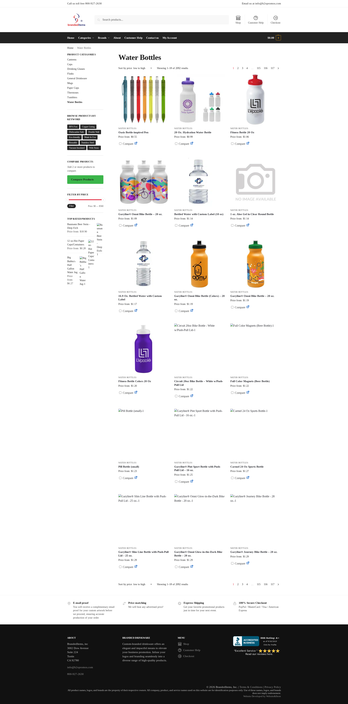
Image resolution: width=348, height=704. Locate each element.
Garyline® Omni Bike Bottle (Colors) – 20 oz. (199, 297)
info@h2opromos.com (80, 667)
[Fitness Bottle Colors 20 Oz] (143, 349)
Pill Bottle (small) (128, 466)
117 (272, 68)
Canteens (71, 59)
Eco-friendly (74, 137)
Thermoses (72, 92)
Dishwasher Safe (76, 132)
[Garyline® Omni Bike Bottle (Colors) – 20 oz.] (199, 263)
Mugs (70, 83)
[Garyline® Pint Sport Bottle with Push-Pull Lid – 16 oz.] (199, 434)
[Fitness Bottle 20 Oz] (255, 99)
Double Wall (93, 132)
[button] (274, 37)
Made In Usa (90, 137)
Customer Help (256, 22)
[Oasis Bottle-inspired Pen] (143, 99)
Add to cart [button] (199, 150)
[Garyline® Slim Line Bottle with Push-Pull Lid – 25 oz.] (143, 519)
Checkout (275, 22)
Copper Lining (88, 126)
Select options (143, 152)
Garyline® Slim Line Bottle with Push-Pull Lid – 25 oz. (143, 553)
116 (265, 68)
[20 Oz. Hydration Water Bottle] (199, 99)
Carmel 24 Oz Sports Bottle (247, 466)
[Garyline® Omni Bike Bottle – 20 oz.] (143, 181)
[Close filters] (104, 55)
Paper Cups (73, 88)
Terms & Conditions (251, 687)
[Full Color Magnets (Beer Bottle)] (255, 349)
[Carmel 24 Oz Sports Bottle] (255, 434)
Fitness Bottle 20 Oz (242, 132)
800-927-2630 (75, 674)
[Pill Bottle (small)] (143, 434)
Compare (127, 143)
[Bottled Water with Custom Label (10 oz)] (199, 181)
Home (70, 48)
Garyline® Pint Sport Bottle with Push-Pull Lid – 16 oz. (197, 468)
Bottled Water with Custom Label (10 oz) (198, 214)
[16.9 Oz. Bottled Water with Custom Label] (143, 263)
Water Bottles (127, 128)
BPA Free (73, 126)
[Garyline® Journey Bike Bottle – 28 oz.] (255, 519)
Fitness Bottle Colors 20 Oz (134, 381)
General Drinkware (77, 78)
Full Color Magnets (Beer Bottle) (250, 381)
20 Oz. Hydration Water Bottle (192, 132)
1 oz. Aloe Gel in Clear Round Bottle (252, 214)
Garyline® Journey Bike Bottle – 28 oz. (253, 551)
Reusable (73, 142)
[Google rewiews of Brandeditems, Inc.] (257, 652)
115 (258, 68)
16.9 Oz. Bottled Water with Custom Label (140, 297)
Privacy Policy (273, 687)
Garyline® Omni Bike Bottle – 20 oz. (140, 214)
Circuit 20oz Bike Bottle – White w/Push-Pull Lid (198, 383)
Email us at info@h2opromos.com (261, 3)
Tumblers (72, 97)
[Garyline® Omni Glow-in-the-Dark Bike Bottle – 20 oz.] (199, 519)
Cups (69, 64)
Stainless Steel (87, 142)
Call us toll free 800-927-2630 (84, 3)
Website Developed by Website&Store (262, 696)
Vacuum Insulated (77, 148)
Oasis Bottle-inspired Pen (133, 132)
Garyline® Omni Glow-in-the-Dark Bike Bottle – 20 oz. (198, 553)
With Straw (94, 148)
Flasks (70, 73)
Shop (238, 22)
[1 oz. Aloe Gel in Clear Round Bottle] (255, 181)
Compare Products (82, 179)
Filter (71, 206)
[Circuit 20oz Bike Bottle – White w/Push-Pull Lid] (199, 349)
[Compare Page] (136, 143)
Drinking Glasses (76, 69)
